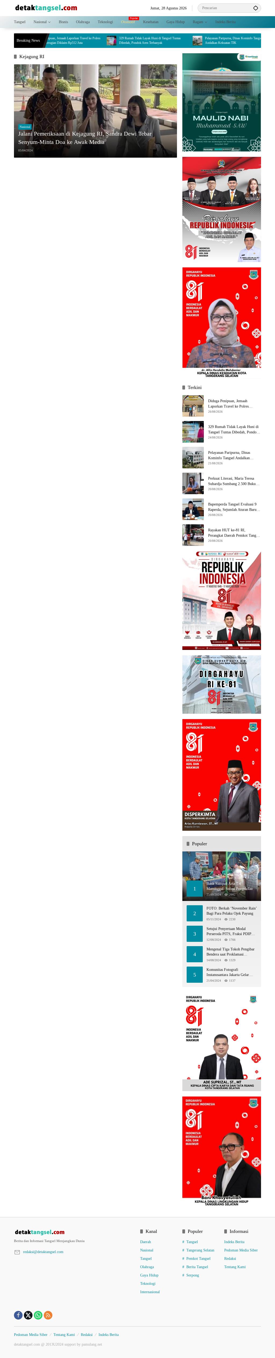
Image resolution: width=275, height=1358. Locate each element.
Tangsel (146, 1259)
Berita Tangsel (197, 1267)
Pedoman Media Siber (241, 1250)
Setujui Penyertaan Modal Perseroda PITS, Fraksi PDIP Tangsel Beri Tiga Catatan (229, 932)
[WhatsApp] (38, 1315)
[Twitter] (28, 1315)
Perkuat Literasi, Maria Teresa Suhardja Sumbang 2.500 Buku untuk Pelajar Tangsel (232, 481)
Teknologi (147, 1284)
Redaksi (230, 1259)
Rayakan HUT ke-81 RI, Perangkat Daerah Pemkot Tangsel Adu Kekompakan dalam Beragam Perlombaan (234, 533)
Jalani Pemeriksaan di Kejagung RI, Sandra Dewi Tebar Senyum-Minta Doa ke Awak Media (84, 137)
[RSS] (48, 1315)
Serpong (192, 1275)
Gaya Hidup (149, 1275)
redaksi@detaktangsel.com (43, 1252)
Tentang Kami (235, 1267)
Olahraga (147, 1267)
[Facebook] (18, 1315)
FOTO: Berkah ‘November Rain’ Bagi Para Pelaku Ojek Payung (232, 911)
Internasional (150, 1292)
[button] (255, 7)
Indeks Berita (234, 1242)
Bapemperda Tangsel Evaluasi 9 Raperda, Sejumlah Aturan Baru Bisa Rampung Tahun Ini (232, 507)
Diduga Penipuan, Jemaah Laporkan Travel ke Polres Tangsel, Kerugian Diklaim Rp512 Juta (234, 404)
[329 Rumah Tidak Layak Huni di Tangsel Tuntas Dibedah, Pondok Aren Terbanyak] (81, 40)
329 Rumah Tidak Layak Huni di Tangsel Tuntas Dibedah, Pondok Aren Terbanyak (120, 40)
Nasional (25, 126)
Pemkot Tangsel (198, 1259)
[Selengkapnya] (74, 1232)
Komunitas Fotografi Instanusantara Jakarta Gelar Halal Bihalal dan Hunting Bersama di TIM (228, 973)
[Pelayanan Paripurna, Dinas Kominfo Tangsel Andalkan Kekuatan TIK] (167, 40)
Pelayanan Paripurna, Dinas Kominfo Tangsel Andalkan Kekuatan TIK (204, 40)
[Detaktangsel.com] (46, 8)
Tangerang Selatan (200, 1250)
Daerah (145, 1242)
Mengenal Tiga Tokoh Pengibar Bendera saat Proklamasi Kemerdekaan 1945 (231, 952)
